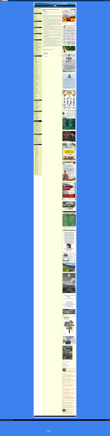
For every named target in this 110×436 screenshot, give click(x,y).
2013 (36, 168)
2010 (36, 171)
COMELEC (35, 61)
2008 (36, 173)
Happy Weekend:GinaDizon (37, 47)
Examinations (36, 69)
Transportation (36, 96)
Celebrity (35, 60)
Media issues (36, 84)
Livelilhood (35, 82)
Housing (35, 74)
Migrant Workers (36, 85)
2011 (36, 170)
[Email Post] (51, 49)
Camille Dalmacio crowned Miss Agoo (67, 378)
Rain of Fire (35, 105)
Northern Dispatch (36, 117)
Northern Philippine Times (46, 5)
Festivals (35, 70)
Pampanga (35, 37)
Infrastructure (35, 78)
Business (35, 59)
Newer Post (44, 55)
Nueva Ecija (35, 36)
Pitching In (35, 52)
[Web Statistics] (48, 431)
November (36, 153)
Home (52, 55)
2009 (36, 172)
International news (36, 79)
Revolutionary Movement (37, 92)
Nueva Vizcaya (36, 30)
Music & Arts (35, 87)
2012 (36, 169)
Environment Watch (36, 68)
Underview (35, 109)
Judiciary (35, 80)
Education (35, 66)
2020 (36, 150)
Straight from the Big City (37, 106)
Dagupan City (36, 22)
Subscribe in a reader (36, 11)
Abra (35, 14)
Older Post (60, 55)
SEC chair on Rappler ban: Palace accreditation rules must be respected (37, 123)
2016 (36, 165)
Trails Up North (36, 108)
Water (35, 97)
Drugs (35, 65)
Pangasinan (35, 25)
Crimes (35, 63)
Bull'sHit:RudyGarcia (36, 44)
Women (35, 98)
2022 (36, 148)
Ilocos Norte (35, 23)
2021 (36, 149)
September (36, 155)
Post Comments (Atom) (47, 56)
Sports (35, 94)
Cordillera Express (36, 115)
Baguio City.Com (36, 112)
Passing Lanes (36, 104)
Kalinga (35, 18)
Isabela (35, 29)
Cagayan (35, 28)
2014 (36, 167)
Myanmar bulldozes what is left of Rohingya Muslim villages (37, 132)
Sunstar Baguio (36, 118)
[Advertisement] (57, 426)
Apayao (35, 15)
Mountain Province (36, 19)
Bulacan (35, 35)
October (36, 154)
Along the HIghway (36, 101)
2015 (36, 166)
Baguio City (35, 16)
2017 (36, 164)
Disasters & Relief (36, 64)
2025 (36, 145)
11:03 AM (50, 49)
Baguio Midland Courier (37, 113)
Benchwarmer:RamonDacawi (37, 43)
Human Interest (36, 75)
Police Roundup (36, 90)
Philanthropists (36, 88)
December (36, 152)
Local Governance (36, 83)
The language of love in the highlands (67, 374)
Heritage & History (36, 73)
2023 (36, 147)
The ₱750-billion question (37, 135)
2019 (36, 151)
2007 (36, 174)
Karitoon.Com (36, 116)
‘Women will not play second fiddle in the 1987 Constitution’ (37, 139)
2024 (36, 146)
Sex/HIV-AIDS (36, 93)
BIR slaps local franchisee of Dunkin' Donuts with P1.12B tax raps (37, 126)
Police (35, 89)
